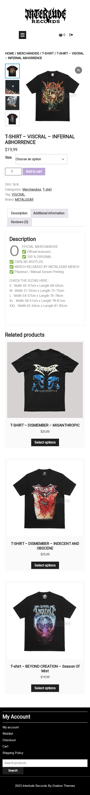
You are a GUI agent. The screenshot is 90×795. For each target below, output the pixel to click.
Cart (5, 746)
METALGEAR (24, 199)
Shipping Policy (13, 753)
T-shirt (48, 53)
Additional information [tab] (48, 213)
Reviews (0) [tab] (19, 222)
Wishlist (8, 733)
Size (8, 157)
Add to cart (34, 171)
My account (11, 727)
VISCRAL (18, 194)
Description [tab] (19, 213)
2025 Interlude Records (45, 785)
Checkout (9, 740)
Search (13, 770)
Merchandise (28, 53)
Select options (45, 442)
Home (9, 53)
